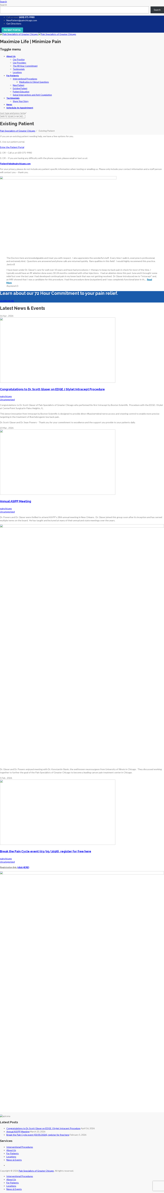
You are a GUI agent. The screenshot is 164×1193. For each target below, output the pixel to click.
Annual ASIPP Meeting (15, 501)
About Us (11, 56)
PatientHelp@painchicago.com (15, 163)
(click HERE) (23, 867)
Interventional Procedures (25, 78)
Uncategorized (7, 399)
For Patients (12, 76)
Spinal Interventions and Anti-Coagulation (32, 95)
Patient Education (21, 91)
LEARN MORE (7, 300)
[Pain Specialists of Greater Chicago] (38, 34)
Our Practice (19, 59)
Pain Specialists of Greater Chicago (36, 1170)
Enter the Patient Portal (12, 147)
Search (3, 4)
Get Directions (13, 23)
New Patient (18, 85)
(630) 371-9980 (26, 17)
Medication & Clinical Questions (34, 82)
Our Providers (19, 62)
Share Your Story (21, 101)
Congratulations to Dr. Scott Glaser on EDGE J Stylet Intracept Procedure (52, 389)
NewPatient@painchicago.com (21, 20)
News (9, 105)
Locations (17, 72)
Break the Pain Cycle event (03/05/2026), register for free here (45, 851)
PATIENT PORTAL (12, 30)
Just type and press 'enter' (13, 113)
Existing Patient (20, 88)
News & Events (14, 1159)
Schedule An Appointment (19, 108)
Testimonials (19, 69)
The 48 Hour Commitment (25, 66)
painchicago (6, 396)
